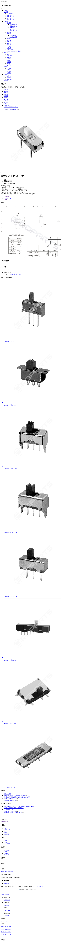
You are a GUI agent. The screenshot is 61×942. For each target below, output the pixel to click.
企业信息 (6, 74)
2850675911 (7, 900)
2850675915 (7, 905)
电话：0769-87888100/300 (7, 871)
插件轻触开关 (10, 15)
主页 (5, 109)
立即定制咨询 (4, 822)
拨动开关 (9, 41)
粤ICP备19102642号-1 (38, 886)
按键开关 (9, 44)
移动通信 (9, 54)
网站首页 (6, 10)
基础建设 (9, 60)
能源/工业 (9, 55)
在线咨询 (6, 196)
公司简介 (9, 76)
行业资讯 (9, 69)
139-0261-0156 (7, 199)
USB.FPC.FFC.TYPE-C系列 (14, 51)
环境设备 (9, 77)
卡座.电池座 (10, 49)
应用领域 (6, 52)
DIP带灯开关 (13, 35)
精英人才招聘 (7, 794)
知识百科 (9, 71)
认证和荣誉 (9, 79)
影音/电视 (9, 63)
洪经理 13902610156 (6, 926)
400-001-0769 (4, 921)
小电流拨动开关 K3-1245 (14, 274)
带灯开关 (9, 34)
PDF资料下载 (7, 198)
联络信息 (6, 80)
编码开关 (9, 43)
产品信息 (6, 21)
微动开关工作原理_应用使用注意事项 (14, 808)
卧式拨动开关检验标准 (10, 811)
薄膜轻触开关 (10, 19)
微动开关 (9, 40)
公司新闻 (9, 68)
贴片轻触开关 (10, 13)
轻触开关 (6, 12)
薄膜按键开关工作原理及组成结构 (13, 812)
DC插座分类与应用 (9, 809)
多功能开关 (9, 32)
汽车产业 (9, 65)
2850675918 (7, 910)
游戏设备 (9, 57)
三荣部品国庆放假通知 (10, 798)
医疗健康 (9, 59)
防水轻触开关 (10, 18)
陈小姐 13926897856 (6, 929)
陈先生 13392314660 (6, 934)
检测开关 (9, 38)
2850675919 (7, 915)
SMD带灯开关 (13, 37)
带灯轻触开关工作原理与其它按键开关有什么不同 (17, 797)
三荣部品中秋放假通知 (10, 800)
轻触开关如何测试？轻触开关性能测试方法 (15, 795)
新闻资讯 (6, 66)
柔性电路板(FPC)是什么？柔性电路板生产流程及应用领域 (19, 806)
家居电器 (9, 62)
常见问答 (9, 73)
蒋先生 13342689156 (6, 932)
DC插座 (9, 48)
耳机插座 (9, 46)
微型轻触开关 (10, 16)
